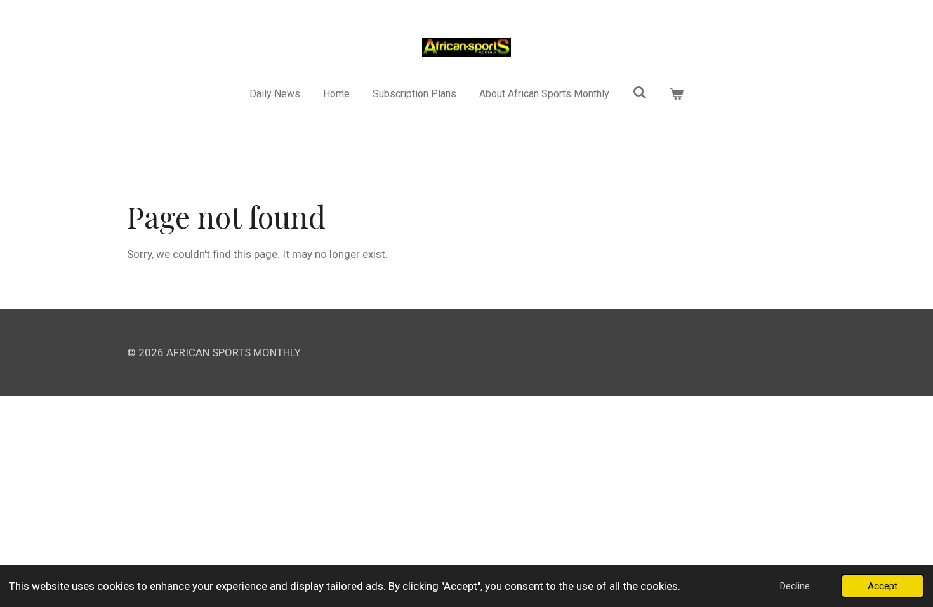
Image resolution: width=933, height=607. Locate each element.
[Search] (640, 92)
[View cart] (676, 94)
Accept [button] (882, 586)
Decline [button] (794, 586)
